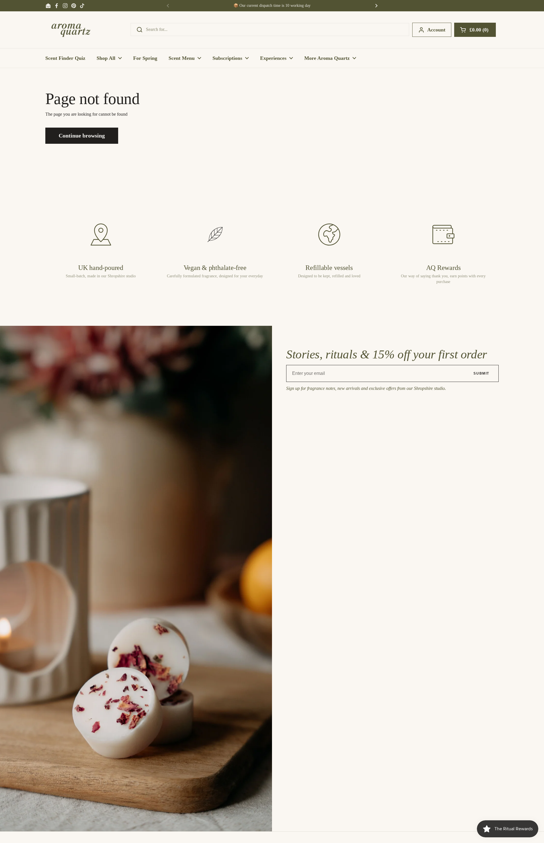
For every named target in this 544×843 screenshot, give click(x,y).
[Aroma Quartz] (70, 30)
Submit (481, 373)
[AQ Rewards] (443, 234)
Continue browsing (82, 135)
